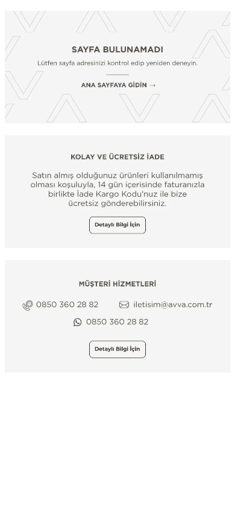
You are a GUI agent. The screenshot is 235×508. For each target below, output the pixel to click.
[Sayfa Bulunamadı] (117, 67)
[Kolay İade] (117, 191)
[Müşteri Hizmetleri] (117, 316)
